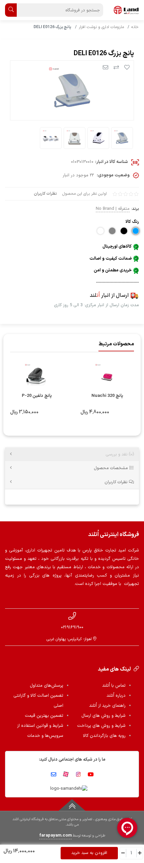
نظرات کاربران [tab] (116, 482)
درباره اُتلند (116, 695)
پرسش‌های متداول (46, 685)
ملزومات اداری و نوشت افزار (101, 27)
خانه (135, 27)
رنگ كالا (132, 222)
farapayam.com (55, 835)
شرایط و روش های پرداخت (101, 725)
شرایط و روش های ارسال (103, 715)
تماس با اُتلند (114, 685)
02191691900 (72, 627)
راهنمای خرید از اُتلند (107, 705)
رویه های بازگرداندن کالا (104, 735)
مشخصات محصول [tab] (111, 468)
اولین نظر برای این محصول (84, 194)
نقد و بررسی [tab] (117, 454)
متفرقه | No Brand (113, 208)
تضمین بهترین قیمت (44, 715)
